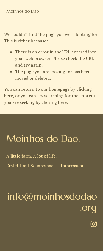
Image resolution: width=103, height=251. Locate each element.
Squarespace (42, 165)
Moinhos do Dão (22, 11)
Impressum (72, 165)
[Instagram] (93, 224)
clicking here (54, 102)
